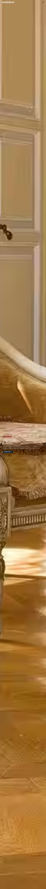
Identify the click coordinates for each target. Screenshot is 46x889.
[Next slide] (45, 444)
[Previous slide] (1, 444)
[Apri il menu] (43, 2)
